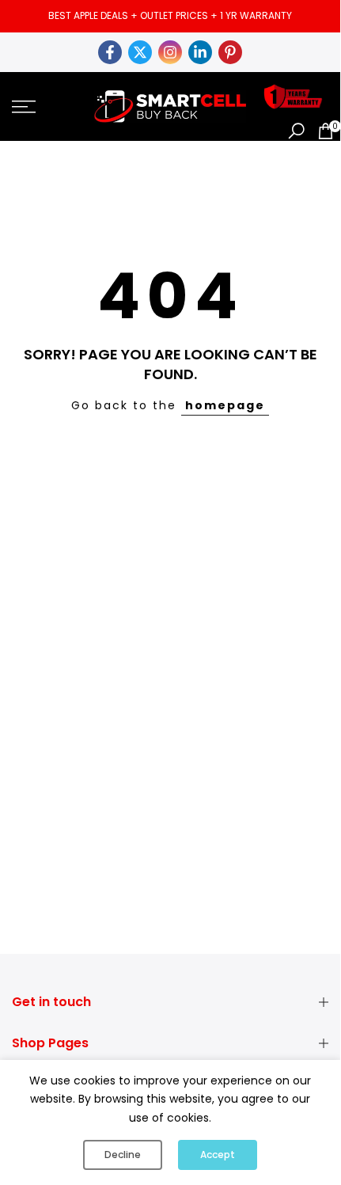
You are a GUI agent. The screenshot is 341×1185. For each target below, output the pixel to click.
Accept (217, 1154)
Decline (122, 1154)
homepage (225, 405)
